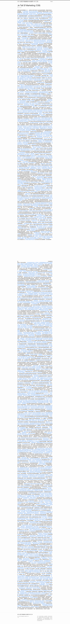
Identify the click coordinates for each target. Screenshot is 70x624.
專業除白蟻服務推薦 (40, 511)
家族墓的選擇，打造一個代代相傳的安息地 (34, 572)
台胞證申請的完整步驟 (38, 187)
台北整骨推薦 (30, 19)
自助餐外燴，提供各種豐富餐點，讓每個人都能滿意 (39, 333)
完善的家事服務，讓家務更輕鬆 (23, 88)
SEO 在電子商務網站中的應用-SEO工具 (27, 1)
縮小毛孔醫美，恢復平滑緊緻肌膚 (46, 272)
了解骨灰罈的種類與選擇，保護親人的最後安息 (29, 497)
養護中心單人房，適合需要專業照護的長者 (39, 221)
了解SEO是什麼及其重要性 (33, 11)
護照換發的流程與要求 (47, 499)
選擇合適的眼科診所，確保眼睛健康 (46, 223)
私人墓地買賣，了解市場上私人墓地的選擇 (31, 554)
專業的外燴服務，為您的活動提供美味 (33, 135)
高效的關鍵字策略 (20, 379)
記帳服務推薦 (43, 115)
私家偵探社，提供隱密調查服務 (44, 560)
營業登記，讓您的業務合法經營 (27, 553)
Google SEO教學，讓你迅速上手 (24, 23)
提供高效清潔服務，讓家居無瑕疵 (38, 43)
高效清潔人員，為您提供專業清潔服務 (34, 80)
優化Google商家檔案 (39, 576)
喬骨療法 (39, 499)
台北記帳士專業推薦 (28, 22)
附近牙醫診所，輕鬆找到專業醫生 (27, 265)
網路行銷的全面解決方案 (22, 413)
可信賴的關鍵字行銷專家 (30, 100)
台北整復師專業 (24, 38)
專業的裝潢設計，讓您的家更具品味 (37, 155)
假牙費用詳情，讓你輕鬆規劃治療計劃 (33, 292)
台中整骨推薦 (40, 89)
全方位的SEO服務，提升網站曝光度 (27, 350)
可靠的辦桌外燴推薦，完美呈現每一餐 (35, 237)
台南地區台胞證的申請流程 (29, 239)
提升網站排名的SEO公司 (40, 359)
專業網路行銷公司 (31, 441)
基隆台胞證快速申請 (38, 66)
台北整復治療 (42, 310)
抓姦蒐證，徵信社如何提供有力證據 (30, 556)
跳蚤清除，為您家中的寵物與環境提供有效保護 (36, 189)
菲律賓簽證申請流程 (21, 451)
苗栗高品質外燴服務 (40, 401)
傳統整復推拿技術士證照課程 (27, 525)
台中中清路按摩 (39, 52)
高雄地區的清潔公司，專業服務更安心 (43, 101)
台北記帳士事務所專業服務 (46, 572)
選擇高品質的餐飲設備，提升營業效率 (45, 109)
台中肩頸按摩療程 (25, 11)
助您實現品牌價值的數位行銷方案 (38, 395)
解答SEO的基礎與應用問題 (25, 267)
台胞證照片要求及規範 (21, 26)
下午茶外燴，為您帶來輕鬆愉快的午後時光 (44, 72)
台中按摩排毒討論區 (45, 487)
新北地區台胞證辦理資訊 (31, 286)
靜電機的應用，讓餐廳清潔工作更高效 (30, 361)
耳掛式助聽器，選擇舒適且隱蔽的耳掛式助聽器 (37, 449)
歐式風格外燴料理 (21, 51)
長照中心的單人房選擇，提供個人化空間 (40, 553)
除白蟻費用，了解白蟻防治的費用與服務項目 (32, 468)
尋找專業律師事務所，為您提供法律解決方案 (41, 117)
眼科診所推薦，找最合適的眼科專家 (34, 342)
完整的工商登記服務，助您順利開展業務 (39, 319)
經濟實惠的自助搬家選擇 (26, 402)
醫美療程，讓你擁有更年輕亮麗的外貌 (25, 395)
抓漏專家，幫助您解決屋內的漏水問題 (45, 551)
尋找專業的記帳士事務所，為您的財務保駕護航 (32, 223)
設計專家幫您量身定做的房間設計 (23, 103)
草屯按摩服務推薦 (31, 307)
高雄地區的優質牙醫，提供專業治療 (29, 182)
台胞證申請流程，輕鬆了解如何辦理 (39, 365)
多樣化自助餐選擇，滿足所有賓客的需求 (38, 58)
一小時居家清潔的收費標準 (26, 156)
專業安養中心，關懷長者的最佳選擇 (27, 526)
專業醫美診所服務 (44, 76)
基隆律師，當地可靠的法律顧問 (33, 89)
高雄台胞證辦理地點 (44, 468)
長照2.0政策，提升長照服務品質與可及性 (24, 61)
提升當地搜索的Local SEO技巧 (33, 28)
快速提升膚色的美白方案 (39, 307)
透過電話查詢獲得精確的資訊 (44, 28)
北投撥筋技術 (34, 72)
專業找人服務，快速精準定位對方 (45, 122)
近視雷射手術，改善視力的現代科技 (29, 498)
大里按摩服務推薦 (22, 152)
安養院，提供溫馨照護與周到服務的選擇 (36, 529)
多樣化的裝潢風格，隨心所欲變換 (34, 276)
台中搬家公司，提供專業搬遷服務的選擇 (33, 489)
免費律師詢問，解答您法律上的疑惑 (43, 533)
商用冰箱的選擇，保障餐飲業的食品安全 (30, 168)
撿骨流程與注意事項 (44, 489)
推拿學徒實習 (21, 160)
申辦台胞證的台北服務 (47, 74)
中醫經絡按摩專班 (20, 228)
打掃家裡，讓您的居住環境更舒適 (36, 137)
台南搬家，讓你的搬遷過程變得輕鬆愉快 (36, 142)
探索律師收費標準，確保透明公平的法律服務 (29, 14)
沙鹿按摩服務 (23, 432)
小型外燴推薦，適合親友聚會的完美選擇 (26, 91)
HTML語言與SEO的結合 (21, 224)
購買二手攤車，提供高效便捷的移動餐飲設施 (45, 308)
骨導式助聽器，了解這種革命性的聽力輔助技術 (43, 314)
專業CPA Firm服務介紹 (42, 464)
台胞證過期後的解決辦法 (37, 39)
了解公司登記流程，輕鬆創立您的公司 (25, 319)
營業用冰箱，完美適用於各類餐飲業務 (32, 606)
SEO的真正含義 (42, 593)
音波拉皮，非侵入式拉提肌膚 (29, 228)
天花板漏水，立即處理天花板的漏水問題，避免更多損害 (27, 271)
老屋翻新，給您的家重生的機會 (35, 76)
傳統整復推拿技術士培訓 (26, 346)
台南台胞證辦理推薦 (42, 59)
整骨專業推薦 (45, 284)
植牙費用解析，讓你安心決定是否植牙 (31, 301)
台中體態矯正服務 (23, 109)
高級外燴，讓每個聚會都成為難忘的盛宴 (28, 576)
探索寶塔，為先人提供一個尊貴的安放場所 (31, 194)
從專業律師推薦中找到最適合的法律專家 (38, 346)
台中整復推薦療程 (20, 214)
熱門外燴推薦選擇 (44, 342)
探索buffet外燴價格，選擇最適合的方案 (45, 25)
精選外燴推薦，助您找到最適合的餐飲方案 (43, 198)
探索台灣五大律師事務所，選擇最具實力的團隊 (33, 569)
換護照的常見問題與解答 (44, 338)
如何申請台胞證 (30, 560)
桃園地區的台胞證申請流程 (28, 30)
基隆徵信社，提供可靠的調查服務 (32, 25)
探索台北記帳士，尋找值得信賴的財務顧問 (38, 562)
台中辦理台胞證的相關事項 (47, 15)
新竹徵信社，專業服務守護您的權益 (34, 197)
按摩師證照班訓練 (34, 44)
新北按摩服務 (38, 400)
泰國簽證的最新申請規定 (45, 202)
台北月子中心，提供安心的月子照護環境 (24, 111)
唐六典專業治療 (22, 130)
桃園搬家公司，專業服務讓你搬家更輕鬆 (43, 178)
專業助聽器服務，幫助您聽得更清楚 (43, 136)
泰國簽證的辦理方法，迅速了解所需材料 (41, 520)
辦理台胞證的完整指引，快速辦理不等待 (41, 216)
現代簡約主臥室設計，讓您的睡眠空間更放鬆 (37, 13)
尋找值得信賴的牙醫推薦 (24, 424)
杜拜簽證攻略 (48, 316)
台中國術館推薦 (29, 77)
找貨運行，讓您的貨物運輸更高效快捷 (32, 423)
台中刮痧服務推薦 (34, 303)
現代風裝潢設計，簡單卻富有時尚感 (29, 210)
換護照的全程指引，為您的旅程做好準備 (43, 49)
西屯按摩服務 (30, 170)
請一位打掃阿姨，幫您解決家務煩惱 (27, 370)
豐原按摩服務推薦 (27, 544)
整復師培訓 (24, 181)
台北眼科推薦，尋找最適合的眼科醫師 (23, 70)
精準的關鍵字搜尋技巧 (37, 232)
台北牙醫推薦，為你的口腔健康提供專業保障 (27, 339)
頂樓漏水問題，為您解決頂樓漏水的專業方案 (27, 338)
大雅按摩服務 (25, 114)
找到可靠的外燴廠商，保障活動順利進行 (41, 592)
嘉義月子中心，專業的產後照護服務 (37, 156)
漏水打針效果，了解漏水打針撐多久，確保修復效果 (38, 538)
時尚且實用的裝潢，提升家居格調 (28, 390)
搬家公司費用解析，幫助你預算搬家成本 (37, 68)
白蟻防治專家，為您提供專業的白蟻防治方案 (26, 128)
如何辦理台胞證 (37, 202)
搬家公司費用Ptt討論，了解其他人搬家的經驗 (25, 39)
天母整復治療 (31, 88)
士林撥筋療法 (28, 58)
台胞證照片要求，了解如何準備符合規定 (28, 433)
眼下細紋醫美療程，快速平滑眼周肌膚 (45, 475)
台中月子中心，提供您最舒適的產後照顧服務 (40, 440)
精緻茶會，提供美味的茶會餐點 (45, 501)
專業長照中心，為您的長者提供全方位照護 (24, 43)
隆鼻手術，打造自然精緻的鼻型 (29, 334)
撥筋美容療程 (32, 75)
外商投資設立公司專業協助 (35, 302)
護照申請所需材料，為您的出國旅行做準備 (33, 470)
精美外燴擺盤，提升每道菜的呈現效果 (30, 69)
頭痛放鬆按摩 (34, 144)
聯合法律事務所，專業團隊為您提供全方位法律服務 (42, 128)
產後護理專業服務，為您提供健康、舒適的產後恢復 (30, 186)
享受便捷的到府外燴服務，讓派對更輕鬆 (42, 281)
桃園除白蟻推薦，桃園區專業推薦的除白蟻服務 (31, 12)
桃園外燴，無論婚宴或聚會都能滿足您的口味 (28, 85)
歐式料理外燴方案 (31, 35)
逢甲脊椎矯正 (45, 567)
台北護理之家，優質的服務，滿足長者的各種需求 (33, 153)
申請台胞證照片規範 (34, 229)
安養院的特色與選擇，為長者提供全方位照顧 (27, 120)
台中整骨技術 (35, 265)
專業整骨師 (21, 198)
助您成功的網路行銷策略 (26, 582)
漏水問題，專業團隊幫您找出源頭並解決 (41, 309)
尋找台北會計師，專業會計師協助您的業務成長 (39, 397)
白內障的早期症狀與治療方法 (33, 475)
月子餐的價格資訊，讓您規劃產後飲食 (29, 198)
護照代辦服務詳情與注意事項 (25, 112)
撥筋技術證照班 (24, 457)
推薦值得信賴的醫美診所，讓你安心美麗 (33, 410)
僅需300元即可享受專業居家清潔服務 (34, 96)
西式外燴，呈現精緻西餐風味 (29, 293)
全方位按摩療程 (38, 366)
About (51, 1)
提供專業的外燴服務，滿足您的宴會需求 (39, 19)
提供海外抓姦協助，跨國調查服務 (28, 132)
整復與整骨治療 (44, 120)
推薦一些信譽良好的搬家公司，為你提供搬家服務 (40, 332)
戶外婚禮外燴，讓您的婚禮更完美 (41, 190)
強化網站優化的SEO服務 (37, 127)
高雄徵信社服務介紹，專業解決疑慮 (34, 272)
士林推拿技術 (31, 225)
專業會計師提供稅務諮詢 (28, 327)
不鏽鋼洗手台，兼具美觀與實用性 (23, 273)
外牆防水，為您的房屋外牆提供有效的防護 (42, 236)
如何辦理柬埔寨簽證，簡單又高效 (45, 41)
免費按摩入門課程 (34, 322)
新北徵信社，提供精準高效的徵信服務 (24, 332)
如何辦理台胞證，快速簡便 (37, 294)
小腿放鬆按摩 (23, 136)
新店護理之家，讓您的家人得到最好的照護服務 (37, 33)
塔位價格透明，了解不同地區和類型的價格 (34, 459)
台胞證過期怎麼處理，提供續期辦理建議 (43, 379)
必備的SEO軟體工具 (40, 545)
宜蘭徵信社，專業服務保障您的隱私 (24, 351)
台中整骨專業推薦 (38, 472)
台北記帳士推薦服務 (29, 325)
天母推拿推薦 (31, 31)
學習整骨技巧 (26, 34)
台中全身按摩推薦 (28, 387)
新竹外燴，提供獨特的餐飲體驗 (46, 42)
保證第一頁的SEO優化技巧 (33, 103)
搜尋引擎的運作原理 (38, 372)
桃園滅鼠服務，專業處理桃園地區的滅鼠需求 (40, 92)
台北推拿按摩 (50, 378)
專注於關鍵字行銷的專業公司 (35, 122)
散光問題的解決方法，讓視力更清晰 (41, 348)
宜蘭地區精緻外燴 (24, 150)
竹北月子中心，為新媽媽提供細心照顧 (26, 92)
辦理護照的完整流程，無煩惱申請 (32, 490)
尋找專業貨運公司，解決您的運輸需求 (31, 579)
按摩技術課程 (21, 584)
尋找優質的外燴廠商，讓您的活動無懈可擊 (33, 509)
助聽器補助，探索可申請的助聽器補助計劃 (41, 293)
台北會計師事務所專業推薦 (24, 13)
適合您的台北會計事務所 (48, 138)
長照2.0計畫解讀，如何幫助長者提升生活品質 (44, 125)
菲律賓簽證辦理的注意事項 (26, 46)
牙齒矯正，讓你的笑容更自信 (41, 577)
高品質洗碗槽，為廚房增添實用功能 (35, 50)
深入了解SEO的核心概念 (24, 184)
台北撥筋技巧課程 (26, 538)
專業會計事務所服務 (20, 284)
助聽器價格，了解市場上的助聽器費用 (42, 369)
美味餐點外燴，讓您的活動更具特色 (30, 379)
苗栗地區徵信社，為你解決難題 (28, 518)
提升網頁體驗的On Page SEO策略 (41, 412)
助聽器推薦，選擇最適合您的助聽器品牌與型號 (36, 203)
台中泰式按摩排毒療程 (46, 238)
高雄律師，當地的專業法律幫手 (37, 60)
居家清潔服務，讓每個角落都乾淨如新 (44, 490)
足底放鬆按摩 (27, 193)
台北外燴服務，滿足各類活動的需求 (40, 206)
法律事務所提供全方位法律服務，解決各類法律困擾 (32, 214)
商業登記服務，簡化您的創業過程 (37, 111)
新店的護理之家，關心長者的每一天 (30, 104)
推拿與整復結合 (39, 334)
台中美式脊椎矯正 (25, 161)
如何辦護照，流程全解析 (29, 354)
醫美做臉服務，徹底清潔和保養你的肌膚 (42, 458)
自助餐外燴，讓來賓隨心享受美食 (42, 85)
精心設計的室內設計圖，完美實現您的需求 (44, 448)
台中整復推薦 (37, 233)
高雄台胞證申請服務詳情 (31, 230)
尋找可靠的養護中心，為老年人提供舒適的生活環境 (34, 26)
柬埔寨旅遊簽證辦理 (34, 171)
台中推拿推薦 (34, 452)
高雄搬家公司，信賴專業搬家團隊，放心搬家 (41, 584)
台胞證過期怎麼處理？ (27, 144)
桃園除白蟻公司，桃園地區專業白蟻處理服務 (27, 281)
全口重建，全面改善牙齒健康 (29, 546)
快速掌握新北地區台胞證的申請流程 (35, 590)
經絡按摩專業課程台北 (48, 561)
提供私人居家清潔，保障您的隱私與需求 (35, 166)
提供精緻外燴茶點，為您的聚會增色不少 (31, 285)
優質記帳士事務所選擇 (27, 510)
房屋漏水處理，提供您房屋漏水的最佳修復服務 (40, 287)
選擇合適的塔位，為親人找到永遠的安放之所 (40, 91)
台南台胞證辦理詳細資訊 (41, 82)
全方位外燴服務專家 (21, 575)
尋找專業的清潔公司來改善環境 (43, 301)
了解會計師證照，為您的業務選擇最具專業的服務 (41, 526)
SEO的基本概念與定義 (37, 42)
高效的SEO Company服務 (21, 552)
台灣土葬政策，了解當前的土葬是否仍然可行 (25, 127)
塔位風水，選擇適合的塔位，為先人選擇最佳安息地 (30, 41)
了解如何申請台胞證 (25, 558)
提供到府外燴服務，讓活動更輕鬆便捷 (32, 109)
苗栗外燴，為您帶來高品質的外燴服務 (44, 168)
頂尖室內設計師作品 (41, 119)
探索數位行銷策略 (37, 323)
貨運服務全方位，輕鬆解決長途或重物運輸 (25, 294)
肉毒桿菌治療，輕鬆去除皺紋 (22, 139)
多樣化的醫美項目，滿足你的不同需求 (31, 98)
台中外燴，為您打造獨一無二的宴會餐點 (28, 366)
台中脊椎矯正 (32, 105)
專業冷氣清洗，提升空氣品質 (38, 106)
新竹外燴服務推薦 (20, 78)
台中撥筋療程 (43, 96)
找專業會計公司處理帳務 (38, 354)
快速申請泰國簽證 (37, 67)
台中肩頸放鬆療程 (41, 217)
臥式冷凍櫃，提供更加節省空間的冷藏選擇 (31, 587)
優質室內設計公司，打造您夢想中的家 (33, 150)
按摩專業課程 (38, 504)
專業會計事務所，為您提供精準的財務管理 (31, 408)
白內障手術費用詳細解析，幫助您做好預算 (28, 458)
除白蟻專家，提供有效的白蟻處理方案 (43, 78)
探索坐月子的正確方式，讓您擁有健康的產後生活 (41, 306)
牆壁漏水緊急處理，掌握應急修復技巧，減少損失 (32, 167)
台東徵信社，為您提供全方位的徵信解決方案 (38, 582)
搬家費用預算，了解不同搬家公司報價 (42, 104)
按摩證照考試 (32, 471)
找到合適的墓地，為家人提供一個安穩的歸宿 (44, 226)
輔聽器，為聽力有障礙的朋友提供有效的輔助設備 (29, 238)
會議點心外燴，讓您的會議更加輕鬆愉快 (36, 601)
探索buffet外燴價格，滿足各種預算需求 (31, 515)
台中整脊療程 (39, 280)
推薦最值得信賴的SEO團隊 (45, 231)
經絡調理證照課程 (32, 424)
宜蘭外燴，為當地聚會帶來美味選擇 (43, 322)
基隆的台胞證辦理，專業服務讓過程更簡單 (31, 205)
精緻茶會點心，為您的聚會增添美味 (31, 119)
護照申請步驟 (47, 70)
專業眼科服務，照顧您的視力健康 (36, 417)
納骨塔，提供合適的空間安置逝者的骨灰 (38, 384)
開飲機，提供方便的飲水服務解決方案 (29, 162)
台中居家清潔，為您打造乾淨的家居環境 (38, 176)
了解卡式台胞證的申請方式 (43, 437)
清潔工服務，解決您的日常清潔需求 (36, 112)
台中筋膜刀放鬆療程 (25, 358)
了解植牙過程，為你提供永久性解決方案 (29, 378)
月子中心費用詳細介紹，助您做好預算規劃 (39, 513)
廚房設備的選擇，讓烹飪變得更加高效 (30, 191)
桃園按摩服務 (37, 338)
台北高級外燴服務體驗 (34, 597)
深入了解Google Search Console (40, 185)
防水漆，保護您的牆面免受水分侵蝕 (45, 374)
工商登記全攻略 (25, 143)
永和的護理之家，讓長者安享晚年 (38, 263)
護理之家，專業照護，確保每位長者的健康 (42, 324)
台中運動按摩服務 (44, 167)
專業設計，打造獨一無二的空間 (36, 23)
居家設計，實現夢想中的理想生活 (44, 113)
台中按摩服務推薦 (38, 120)
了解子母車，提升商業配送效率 (38, 325)
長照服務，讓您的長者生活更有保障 (36, 264)
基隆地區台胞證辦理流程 (21, 410)
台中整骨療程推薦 (38, 474)
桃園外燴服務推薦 (31, 309)
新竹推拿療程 (45, 269)
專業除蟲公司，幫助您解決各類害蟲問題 (42, 182)
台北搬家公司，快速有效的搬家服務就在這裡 (36, 561)
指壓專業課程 (48, 577)
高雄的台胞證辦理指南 (27, 431)
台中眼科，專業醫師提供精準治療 (42, 378)
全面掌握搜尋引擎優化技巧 (29, 291)
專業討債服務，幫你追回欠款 (29, 154)
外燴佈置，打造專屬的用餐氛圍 (23, 142)
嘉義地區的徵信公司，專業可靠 (37, 61)
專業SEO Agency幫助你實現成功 (37, 46)
